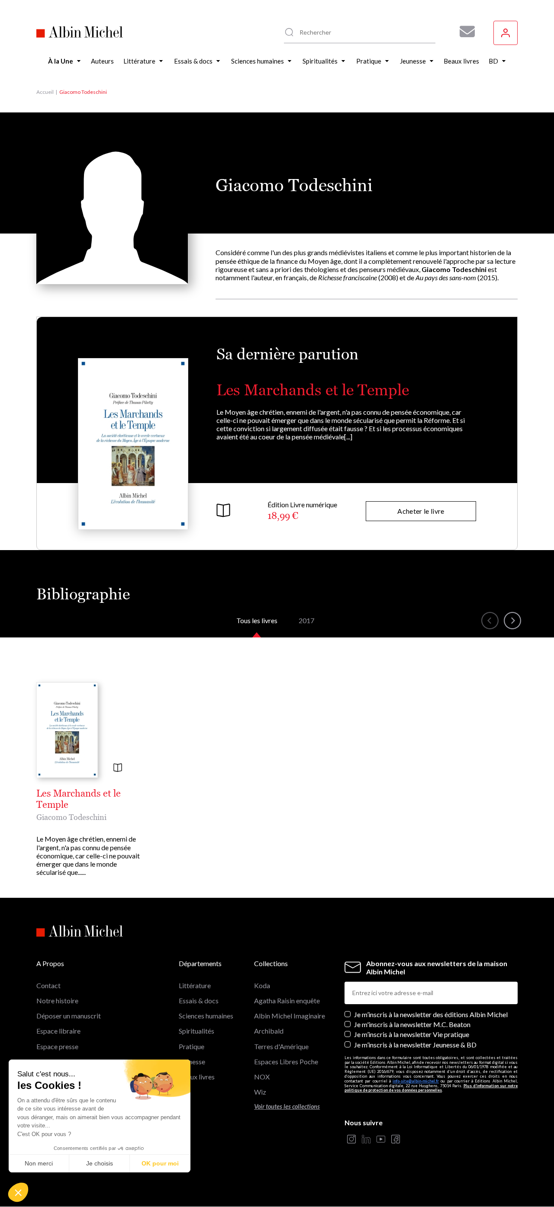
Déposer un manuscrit (68, 1016)
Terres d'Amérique (281, 1046)
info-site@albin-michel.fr (416, 1081)
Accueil (45, 92)
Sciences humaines (206, 1016)
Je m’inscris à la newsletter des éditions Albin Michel (431, 1014)
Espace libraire (58, 1031)
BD (184, 1092)
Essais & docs (199, 1000)
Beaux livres (197, 1077)
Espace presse (57, 1046)
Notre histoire (57, 1000)
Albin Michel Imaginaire (289, 1016)
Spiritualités (196, 1031)
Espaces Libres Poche (286, 1061)
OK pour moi (160, 1163)
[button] (18, 1192)
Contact (48, 985)
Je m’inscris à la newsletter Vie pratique (411, 1034)
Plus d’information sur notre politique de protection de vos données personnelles (431, 1088)
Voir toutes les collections (287, 1106)
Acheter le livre (420, 511)
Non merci (39, 1163)
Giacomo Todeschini (71, 817)
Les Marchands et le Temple (312, 390)
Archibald (268, 1031)
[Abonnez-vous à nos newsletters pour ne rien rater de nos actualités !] (464, 31)
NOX (262, 1077)
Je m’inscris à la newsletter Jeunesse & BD (415, 1045)
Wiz (260, 1092)
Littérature (195, 985)
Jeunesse (192, 1061)
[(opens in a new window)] (351, 1140)
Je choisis (99, 1163)
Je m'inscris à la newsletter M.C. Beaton (412, 1024)
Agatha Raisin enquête (287, 1000)
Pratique (191, 1046)
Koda (262, 985)
